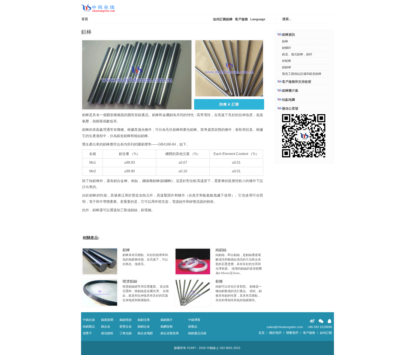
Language (257, 19)
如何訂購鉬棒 (223, 19)
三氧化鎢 (126, 333)
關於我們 (275, 332)
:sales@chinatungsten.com (284, 327)
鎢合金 (105, 326)
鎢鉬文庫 (144, 319)
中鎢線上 (213, 348)
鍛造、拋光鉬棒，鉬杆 (297, 54)
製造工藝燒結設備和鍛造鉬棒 (301, 73)
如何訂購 (326, 332)
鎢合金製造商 (170, 333)
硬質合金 (126, 326)
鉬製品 (192, 326)
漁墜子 (87, 333)
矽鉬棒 (286, 60)
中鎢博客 (194, 319)
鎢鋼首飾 (167, 326)
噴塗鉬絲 (130, 281)
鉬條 (219, 281)
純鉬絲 (221, 250)
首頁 (84, 19)
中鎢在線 (89, 319)
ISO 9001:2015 (230, 348)
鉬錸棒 (286, 67)
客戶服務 (241, 19)
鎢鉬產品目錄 (197, 333)
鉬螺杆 (286, 48)
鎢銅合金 (144, 326)
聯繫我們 (292, 332)
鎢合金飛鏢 (145, 333)
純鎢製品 (89, 326)
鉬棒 (126, 250)
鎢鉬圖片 (167, 319)
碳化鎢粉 (107, 333)
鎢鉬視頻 (126, 319)
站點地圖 (288, 99)
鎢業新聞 (107, 319)
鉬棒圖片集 (290, 90)
